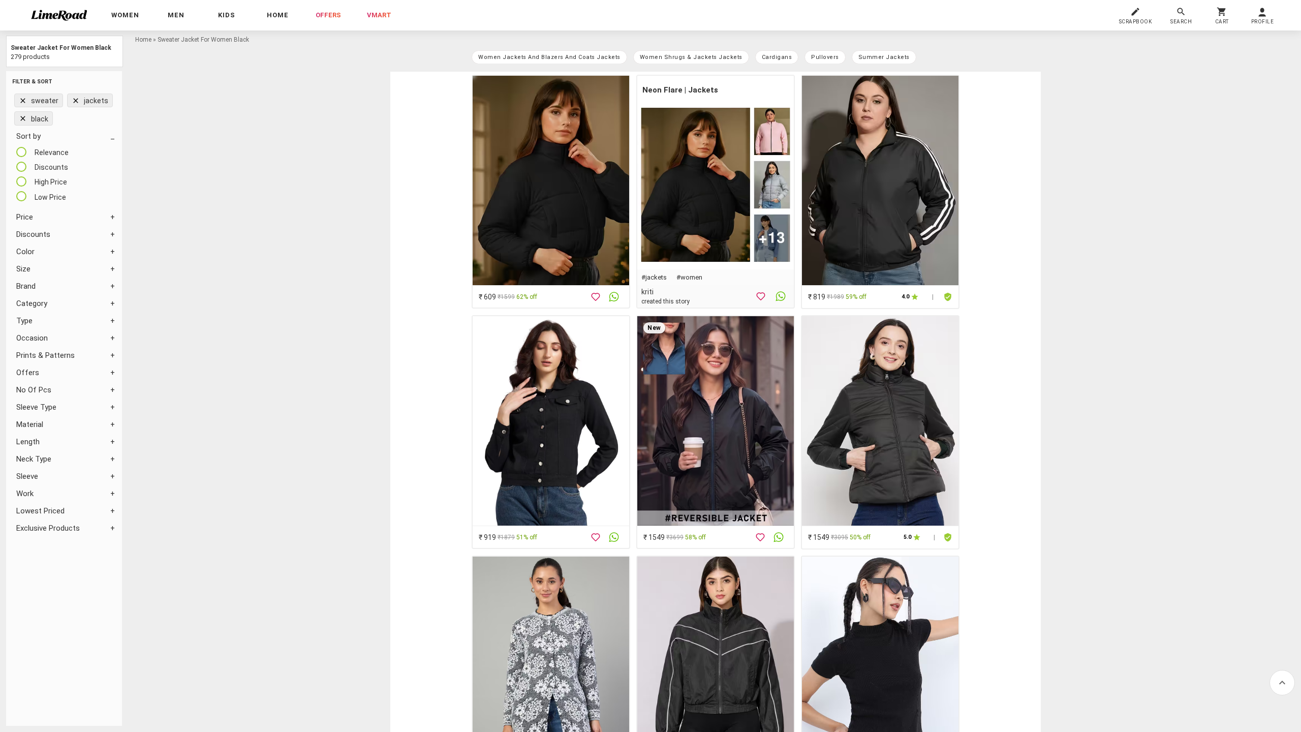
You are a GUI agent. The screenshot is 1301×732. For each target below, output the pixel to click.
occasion (32, 338)
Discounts (33, 234)
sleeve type (36, 407)
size (23, 268)
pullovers (825, 57)
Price (24, 217)
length (28, 441)
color (25, 251)
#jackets (654, 277)
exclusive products (48, 528)
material (29, 424)
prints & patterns (45, 355)
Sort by (28, 136)
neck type (33, 459)
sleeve (27, 476)
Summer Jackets (884, 57)
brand (26, 286)
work (25, 493)
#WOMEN (689, 277)
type (24, 320)
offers (328, 15)
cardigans (777, 57)
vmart (379, 15)
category (31, 303)
